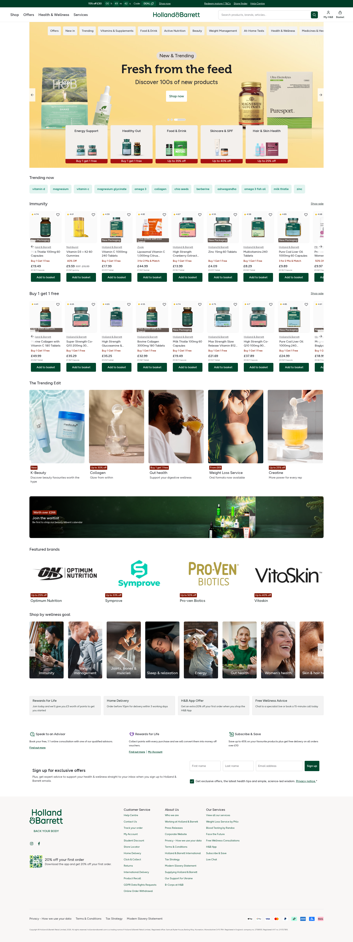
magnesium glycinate (111, 189)
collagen (160, 189)
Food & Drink (148, 30)
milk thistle (281, 189)
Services (81, 14)
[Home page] (176, 14)
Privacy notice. (306, 781)
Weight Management (223, 30)
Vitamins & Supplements (116, 30)
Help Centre (257, 3)
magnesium (61, 189)
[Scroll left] (32, 650)
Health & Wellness (53, 14)
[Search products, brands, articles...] (315, 14)
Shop (14, 14)
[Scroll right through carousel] (321, 246)
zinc (299, 189)
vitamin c (83, 189)
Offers (28, 14)
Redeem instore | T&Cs (217, 3)
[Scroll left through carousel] (32, 246)
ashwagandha (226, 189)
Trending (87, 30)
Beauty (197, 30)
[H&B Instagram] (31, 843)
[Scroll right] (321, 650)
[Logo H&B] (176, 16)
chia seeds (181, 189)
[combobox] (264, 14)
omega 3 (140, 189)
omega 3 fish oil (255, 189)
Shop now (165, 3)
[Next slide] (321, 95)
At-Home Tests (254, 30)
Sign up (312, 766)
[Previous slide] (32, 95)
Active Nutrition (175, 30)
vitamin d (38, 189)
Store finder (240, 3)
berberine (203, 189)
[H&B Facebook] (39, 843)
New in (70, 30)
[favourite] (58, 214)
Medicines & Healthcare (318, 30)
